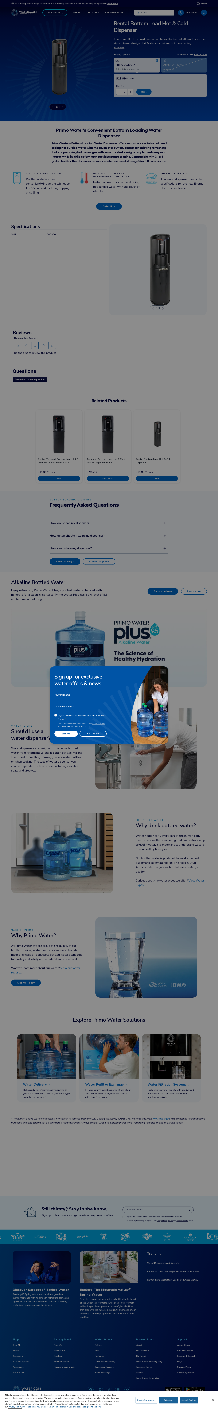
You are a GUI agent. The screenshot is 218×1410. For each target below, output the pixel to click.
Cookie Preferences (146, 1400)
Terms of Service (73, 726)
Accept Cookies (189, 1400)
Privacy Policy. (15, 1407)
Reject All (168, 1400)
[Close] (163, 671)
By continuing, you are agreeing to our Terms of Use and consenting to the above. (61, 1407)
